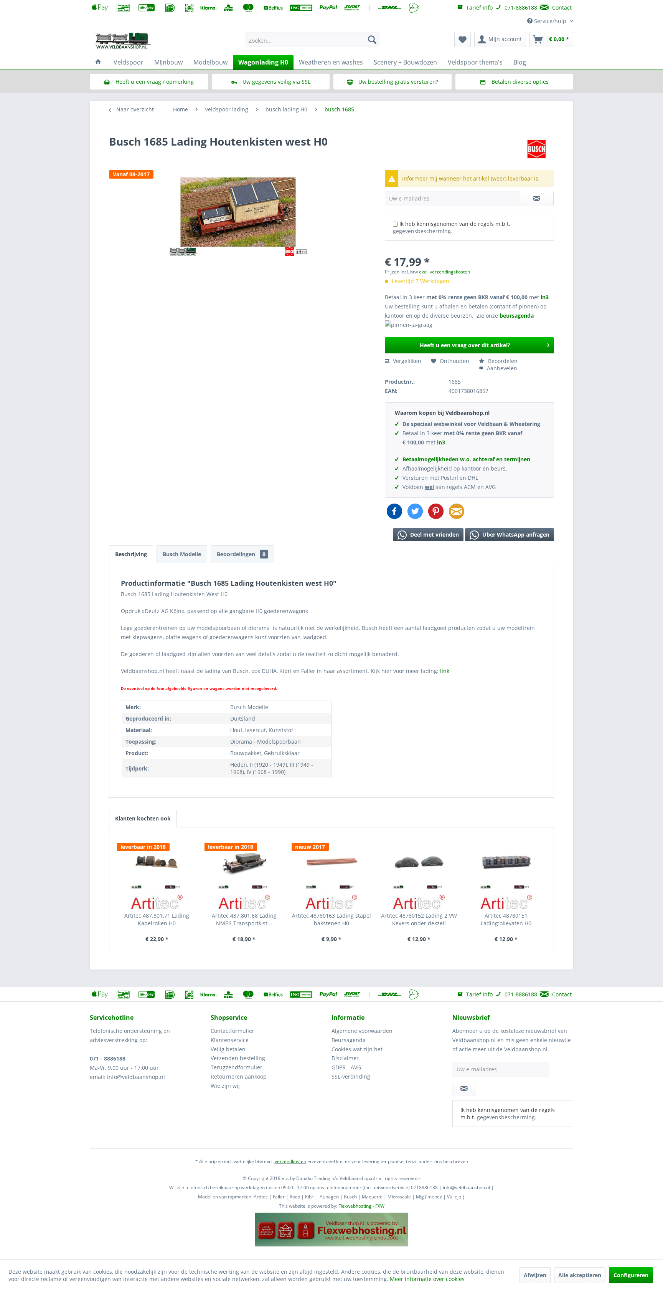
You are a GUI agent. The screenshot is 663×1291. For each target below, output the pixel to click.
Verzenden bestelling (238, 1058)
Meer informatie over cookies (427, 1279)
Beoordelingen (241, 554)
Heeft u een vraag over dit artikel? (465, 345)
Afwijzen (535, 1275)
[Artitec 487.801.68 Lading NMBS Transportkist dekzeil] (244, 862)
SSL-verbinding (351, 1076)
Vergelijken (406, 361)
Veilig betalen (228, 1049)
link (444, 671)
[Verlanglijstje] (462, 39)
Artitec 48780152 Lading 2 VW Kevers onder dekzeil (419, 919)
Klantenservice (230, 1040)
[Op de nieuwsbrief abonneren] (464, 1088)
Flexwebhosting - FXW (361, 1206)
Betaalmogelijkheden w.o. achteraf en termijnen (466, 459)
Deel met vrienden (434, 534)
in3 (545, 297)
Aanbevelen (501, 368)
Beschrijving (131, 554)
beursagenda (517, 315)
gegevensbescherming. (422, 231)
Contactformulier (232, 1030)
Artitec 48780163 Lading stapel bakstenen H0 (331, 919)
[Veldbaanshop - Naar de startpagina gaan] (123, 41)
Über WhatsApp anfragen (515, 534)
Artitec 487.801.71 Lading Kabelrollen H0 (156, 919)
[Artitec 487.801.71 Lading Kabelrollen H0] (157, 862)
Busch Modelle (182, 554)
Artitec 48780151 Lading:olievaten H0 (506, 919)
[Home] (98, 62)
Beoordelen (502, 361)
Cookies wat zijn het (357, 1049)
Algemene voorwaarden (362, 1030)
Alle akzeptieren (579, 1275)
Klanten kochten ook (143, 818)
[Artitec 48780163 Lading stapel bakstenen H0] (331, 862)
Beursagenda (349, 1040)
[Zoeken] (372, 39)
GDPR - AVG (346, 1067)
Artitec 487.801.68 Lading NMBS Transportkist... (244, 919)
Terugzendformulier (236, 1067)
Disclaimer (345, 1058)
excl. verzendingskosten (444, 271)
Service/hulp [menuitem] (550, 21)
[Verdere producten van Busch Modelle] (536, 149)
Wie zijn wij (225, 1085)
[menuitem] (312, 39)
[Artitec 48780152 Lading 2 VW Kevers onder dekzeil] (419, 862)
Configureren (631, 1275)
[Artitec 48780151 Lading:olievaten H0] (506, 862)
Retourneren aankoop (239, 1076)
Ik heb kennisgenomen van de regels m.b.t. (451, 227)
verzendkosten (290, 1161)
